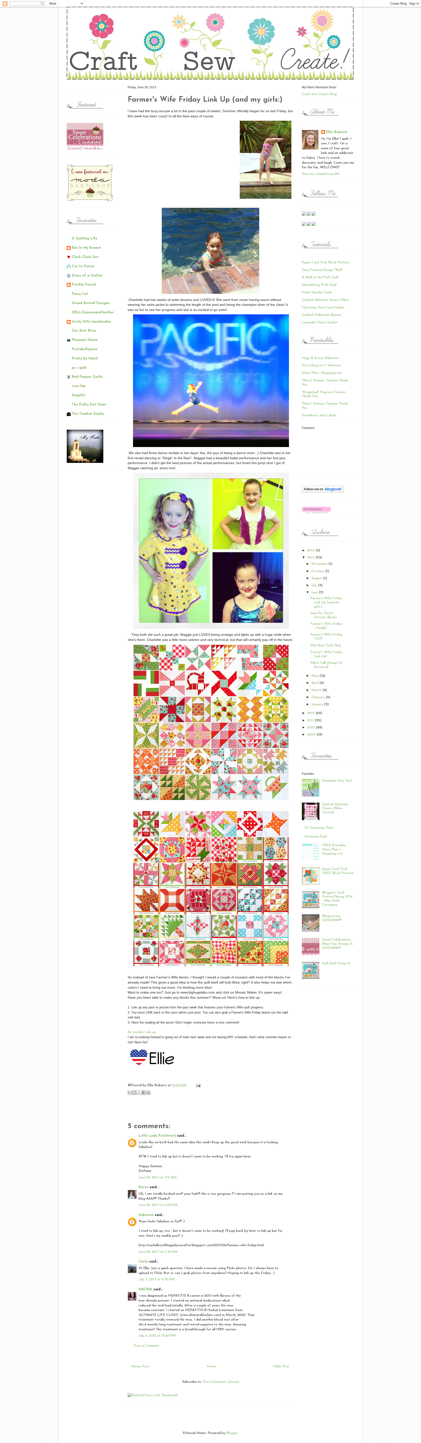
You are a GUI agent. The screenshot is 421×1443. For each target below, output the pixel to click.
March (316, 690)
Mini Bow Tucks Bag (325, 645)
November (319, 564)
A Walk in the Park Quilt (320, 277)
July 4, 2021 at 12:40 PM (157, 1336)
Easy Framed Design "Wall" (322, 270)
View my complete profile (321, 174)
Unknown (146, 1215)
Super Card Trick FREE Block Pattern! (338, 871)
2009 (311, 734)
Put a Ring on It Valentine (321, 365)
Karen (143, 1187)
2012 (311, 713)
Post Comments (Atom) (221, 1382)
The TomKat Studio (88, 414)
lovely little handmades (91, 322)
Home (211, 1366)
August (317, 578)
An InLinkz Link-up (142, 1032)
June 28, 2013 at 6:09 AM (158, 1205)
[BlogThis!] (134, 1092)
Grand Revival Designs (91, 303)
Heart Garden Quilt (317, 292)
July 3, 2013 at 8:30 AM (157, 1279)
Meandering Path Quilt (319, 285)
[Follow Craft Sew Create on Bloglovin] (323, 492)
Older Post (281, 1366)
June (315, 592)
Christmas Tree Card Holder (323, 307)
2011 (311, 720)
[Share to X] (139, 1092)
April (315, 683)
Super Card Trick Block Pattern (325, 262)
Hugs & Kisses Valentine (320, 358)
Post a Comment (146, 1346)
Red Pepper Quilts (87, 377)
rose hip (79, 386)
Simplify (78, 395)
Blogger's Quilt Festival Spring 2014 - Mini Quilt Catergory (337, 899)
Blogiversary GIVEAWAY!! (332, 918)
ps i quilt (79, 368)
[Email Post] (197, 1085)
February (318, 697)
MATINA (145, 1289)
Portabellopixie (84, 349)
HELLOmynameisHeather (93, 312)
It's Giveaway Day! (319, 828)
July (314, 585)
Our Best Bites (84, 331)
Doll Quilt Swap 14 (336, 963)
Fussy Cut (80, 294)
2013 (311, 557)
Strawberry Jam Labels (319, 415)
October (318, 571)
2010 (311, 727)
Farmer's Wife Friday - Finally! (326, 626)
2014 (311, 550)
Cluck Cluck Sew (85, 257)
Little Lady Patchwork (157, 1136)
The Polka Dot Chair (89, 405)
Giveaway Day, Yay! (337, 781)
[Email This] (129, 1092)
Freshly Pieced (84, 285)
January (317, 704)
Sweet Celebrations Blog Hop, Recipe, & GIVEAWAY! (337, 944)
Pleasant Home (84, 340)
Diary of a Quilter (87, 276)
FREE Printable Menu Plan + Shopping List (334, 850)
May (315, 676)
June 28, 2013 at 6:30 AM (158, 1252)
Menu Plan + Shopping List (322, 373)
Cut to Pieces (83, 266)
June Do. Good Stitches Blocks (323, 615)
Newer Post (140, 1366)
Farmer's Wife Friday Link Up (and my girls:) (326, 602)
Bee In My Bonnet (86, 248)
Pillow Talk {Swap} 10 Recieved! (326, 665)
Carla (143, 1262)
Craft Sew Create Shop (319, 94)
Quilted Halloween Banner (321, 315)
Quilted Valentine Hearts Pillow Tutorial (335, 809)
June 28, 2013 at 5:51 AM (158, 1177)
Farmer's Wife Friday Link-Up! (326, 654)
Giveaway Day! (316, 836)
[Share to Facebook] (143, 1092)
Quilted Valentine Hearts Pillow (325, 300)
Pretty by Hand (84, 358)
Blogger (232, 1433)
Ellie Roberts (336, 132)
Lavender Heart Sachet (320, 322)
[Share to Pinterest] (148, 1092)
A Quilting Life (84, 238)
